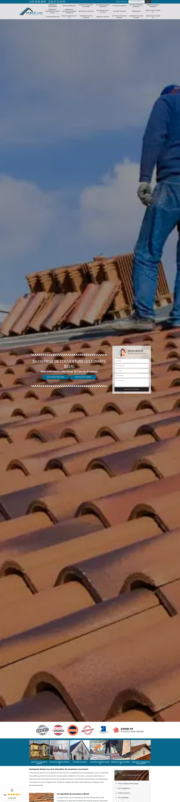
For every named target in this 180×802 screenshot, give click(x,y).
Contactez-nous (83, 377)
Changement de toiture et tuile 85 (136, 16)
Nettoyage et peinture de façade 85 (119, 16)
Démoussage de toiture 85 (153, 16)
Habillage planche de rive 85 (69, 16)
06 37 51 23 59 (58, 2)
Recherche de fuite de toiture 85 (86, 16)
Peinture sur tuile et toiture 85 (102, 11)
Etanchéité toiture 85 (119, 11)
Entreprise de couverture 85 (52, 5)
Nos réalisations (55, 377)
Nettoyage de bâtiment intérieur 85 (103, 5)
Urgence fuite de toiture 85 (152, 11)
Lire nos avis (12, 798)
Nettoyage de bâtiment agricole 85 (136, 5)
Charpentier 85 (136, 11)
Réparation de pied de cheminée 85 (153, 5)
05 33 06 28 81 (38, 2)
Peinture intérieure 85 (69, 5)
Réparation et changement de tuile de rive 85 (53, 11)
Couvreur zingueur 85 (52, 16)
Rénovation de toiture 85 (86, 11)
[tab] (90, 401)
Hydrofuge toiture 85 (102, 16)
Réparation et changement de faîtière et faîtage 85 (69, 11)
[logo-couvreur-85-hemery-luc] (31, 11)
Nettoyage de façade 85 (119, 5)
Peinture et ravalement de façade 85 (86, 5)
